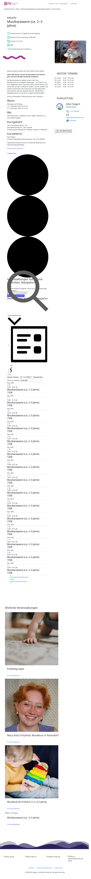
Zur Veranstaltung (13, 824)
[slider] (45, 720)
